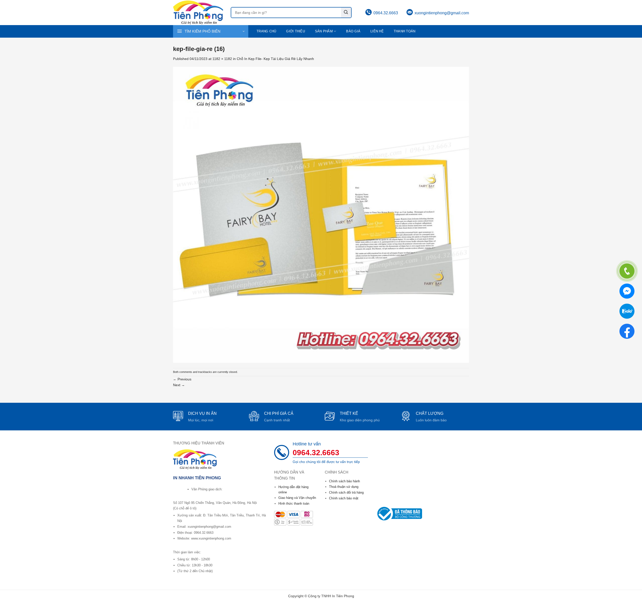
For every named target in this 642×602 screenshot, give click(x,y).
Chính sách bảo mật (343, 498)
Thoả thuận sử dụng (343, 487)
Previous (182, 379)
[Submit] (346, 13)
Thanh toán (405, 31)
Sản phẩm (324, 31)
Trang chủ (266, 31)
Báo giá (353, 31)
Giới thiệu (295, 31)
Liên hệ (377, 31)
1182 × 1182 (222, 59)
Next (179, 385)
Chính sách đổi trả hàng (346, 492)
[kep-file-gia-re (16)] (321, 215)
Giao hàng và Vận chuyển (297, 498)
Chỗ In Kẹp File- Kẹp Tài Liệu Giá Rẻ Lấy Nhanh (275, 59)
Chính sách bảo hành (344, 481)
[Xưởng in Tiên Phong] (198, 12)
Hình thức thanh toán (293, 503)
